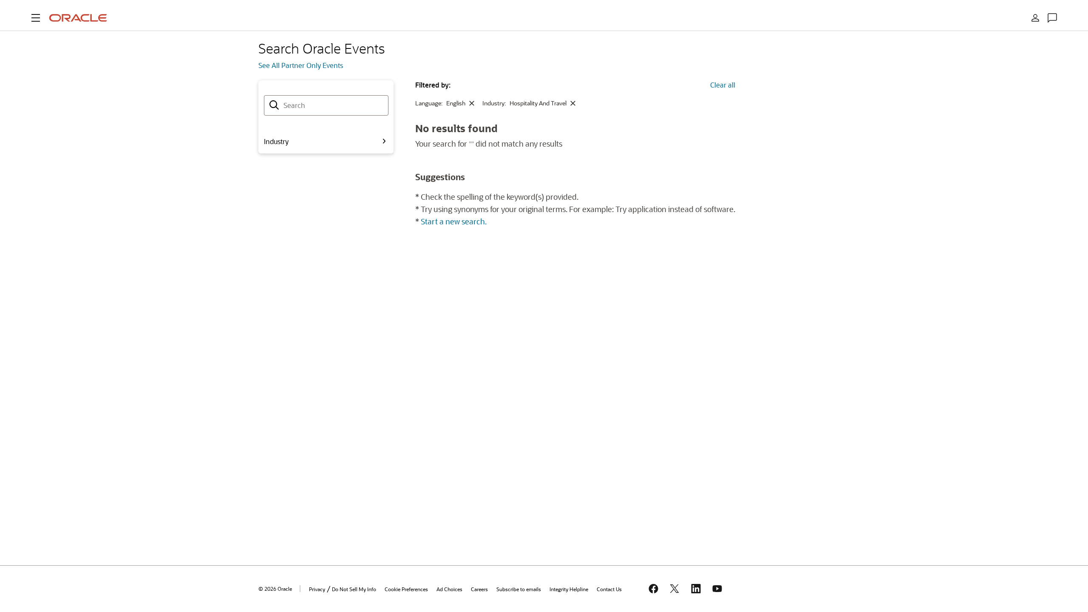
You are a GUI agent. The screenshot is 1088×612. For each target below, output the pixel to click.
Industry (276, 141)
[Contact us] (1052, 18)
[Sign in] (1035, 18)
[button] (36, 18)
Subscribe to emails (518, 589)
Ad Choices (449, 589)
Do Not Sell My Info (354, 589)
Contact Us (609, 589)
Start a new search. (454, 221)
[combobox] (326, 105)
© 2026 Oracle (275, 588)
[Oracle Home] (78, 17)
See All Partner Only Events (300, 65)
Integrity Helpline (569, 589)
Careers (479, 589)
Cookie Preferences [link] (406, 589)
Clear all (722, 84)
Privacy (317, 589)
